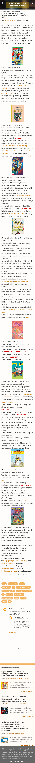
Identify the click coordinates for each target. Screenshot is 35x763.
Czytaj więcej (27, 691)
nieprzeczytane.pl (8, 563)
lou (3, 594)
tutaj (27, 317)
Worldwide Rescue (21, 281)
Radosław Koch (19, 617)
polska (16, 598)
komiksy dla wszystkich (24, 591)
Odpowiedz (12, 632)
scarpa (4, 601)
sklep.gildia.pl (8, 561)
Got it (23, 761)
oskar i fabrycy (19, 594)
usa (10, 601)
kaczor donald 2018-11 (23, 587)
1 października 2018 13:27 (19, 608)
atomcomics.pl (7, 568)
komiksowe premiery (8, 591)
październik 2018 (7, 598)
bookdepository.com (9, 571)
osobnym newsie (7, 402)
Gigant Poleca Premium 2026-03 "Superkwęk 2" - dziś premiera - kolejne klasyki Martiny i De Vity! (13, 699)
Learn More (14, 761)
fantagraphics (6, 587)
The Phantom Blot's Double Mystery (14, 146)
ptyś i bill (23, 598)
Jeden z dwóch (6, 93)
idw (13, 587)
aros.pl (17, 561)
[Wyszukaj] (32, 3)
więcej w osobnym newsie (22, 156)
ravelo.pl (24, 561)
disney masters (13, 584)
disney (4, 584)
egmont (22, 584)
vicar (10, 608)
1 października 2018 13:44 (21, 618)
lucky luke (9, 594)
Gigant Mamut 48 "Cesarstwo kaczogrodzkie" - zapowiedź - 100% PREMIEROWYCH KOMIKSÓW (14, 674)
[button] (32, 12)
